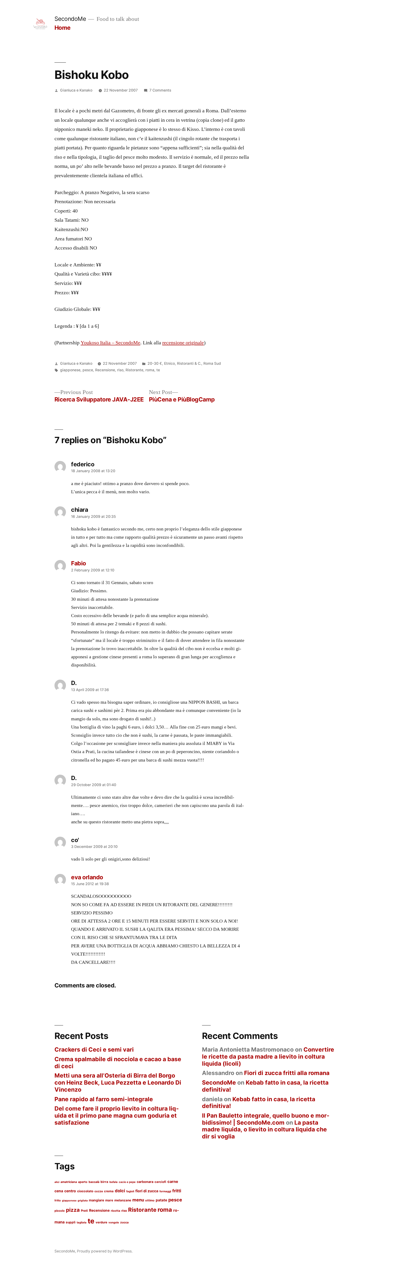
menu (138, 1199)
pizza (73, 1210)
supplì (71, 1222)
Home (62, 27)
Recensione (105, 370)
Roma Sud (212, 363)
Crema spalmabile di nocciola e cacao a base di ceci (117, 1063)
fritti (176, 1190)
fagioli (130, 1191)
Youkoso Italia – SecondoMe (110, 342)
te (158, 370)
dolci (120, 1190)
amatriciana (69, 1182)
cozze (98, 1191)
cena (58, 1191)
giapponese (70, 370)
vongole (113, 1222)
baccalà (94, 1182)
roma (149, 370)
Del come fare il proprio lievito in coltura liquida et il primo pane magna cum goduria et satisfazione (116, 1115)
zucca (124, 1222)
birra (104, 1182)
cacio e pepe (127, 1182)
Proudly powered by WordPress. (105, 1251)
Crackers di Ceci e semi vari (94, 1049)
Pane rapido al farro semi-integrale (103, 1099)
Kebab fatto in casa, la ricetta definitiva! (265, 1086)
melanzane (122, 1200)
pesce (88, 370)
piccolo (59, 1210)
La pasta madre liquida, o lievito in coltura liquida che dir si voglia (264, 1129)
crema (109, 1191)
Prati (84, 1210)
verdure (101, 1222)
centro (70, 1191)
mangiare (96, 1200)
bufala (113, 1182)
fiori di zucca (146, 1191)
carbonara (145, 1182)
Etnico (169, 363)
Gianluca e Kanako (76, 90)
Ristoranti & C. (189, 363)
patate (161, 1200)
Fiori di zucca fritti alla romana (286, 1072)
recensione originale (183, 342)
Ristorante (134, 370)
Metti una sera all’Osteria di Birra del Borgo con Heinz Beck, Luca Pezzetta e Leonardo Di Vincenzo (117, 1082)
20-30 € (155, 363)
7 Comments (160, 90)
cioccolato (85, 1191)
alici (56, 1182)
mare (109, 1200)
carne (172, 1181)
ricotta (115, 1210)
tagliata (82, 1222)
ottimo (150, 1200)
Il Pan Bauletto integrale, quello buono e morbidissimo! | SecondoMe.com (265, 1119)
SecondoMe (70, 18)
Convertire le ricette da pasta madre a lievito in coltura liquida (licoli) (268, 1056)
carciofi (160, 1182)
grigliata (83, 1200)
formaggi (165, 1191)
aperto (82, 1182)
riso (120, 370)
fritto (57, 1200)
